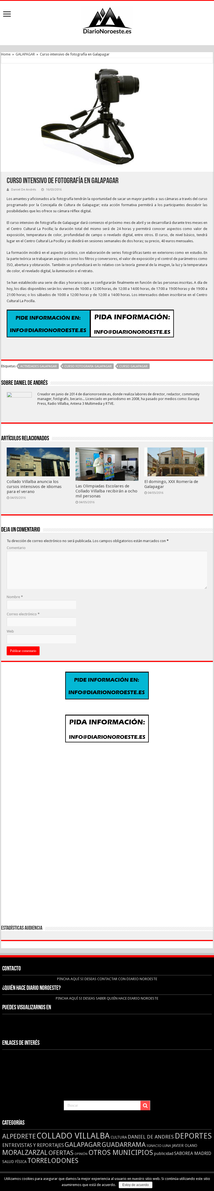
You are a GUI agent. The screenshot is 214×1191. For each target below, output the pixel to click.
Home (6, 54)
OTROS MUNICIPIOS (120, 1153)
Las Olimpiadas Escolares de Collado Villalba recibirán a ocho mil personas (106, 491)
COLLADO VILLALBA (73, 1136)
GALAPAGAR (25, 54)
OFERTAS (61, 1152)
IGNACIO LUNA (159, 1146)
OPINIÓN (80, 1154)
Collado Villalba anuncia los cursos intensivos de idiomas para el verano (34, 486)
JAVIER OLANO (184, 1145)
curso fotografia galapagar (88, 366)
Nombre (15, 597)
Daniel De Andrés (23, 189)
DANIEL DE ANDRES (151, 1137)
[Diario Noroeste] (107, 19)
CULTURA (119, 1137)
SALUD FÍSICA (14, 1161)
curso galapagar (133, 366)
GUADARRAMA (124, 1145)
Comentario (16, 548)
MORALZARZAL (25, 1153)
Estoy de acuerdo (135, 1185)
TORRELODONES (52, 1161)
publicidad (163, 1153)
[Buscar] (145, 1105)
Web (10, 631)
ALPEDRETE (19, 1136)
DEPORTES (193, 1136)
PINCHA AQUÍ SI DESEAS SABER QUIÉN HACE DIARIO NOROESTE (107, 998)
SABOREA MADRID (192, 1153)
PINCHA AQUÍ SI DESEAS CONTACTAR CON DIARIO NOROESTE (107, 979)
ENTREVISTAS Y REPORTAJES (33, 1145)
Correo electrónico (23, 614)
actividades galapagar (38, 366)
